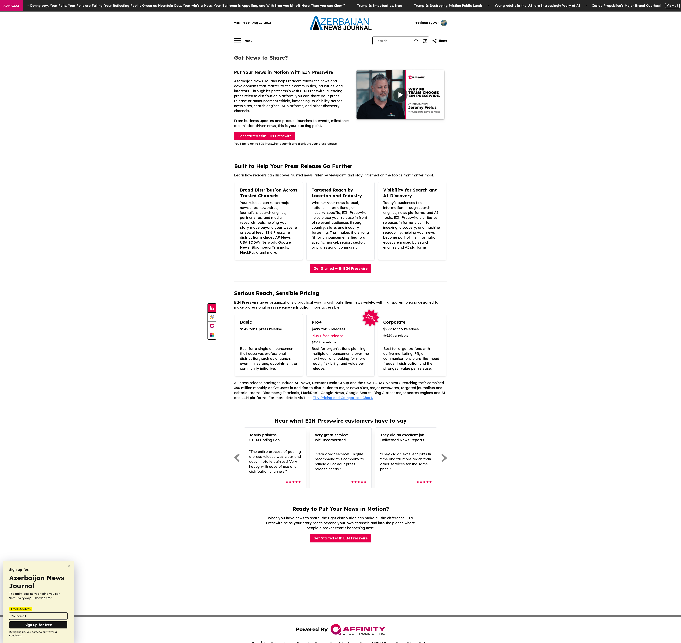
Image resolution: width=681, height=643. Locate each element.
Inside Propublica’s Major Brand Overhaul (626, 6)
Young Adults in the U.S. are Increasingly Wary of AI (537, 6)
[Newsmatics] (212, 334)
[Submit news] (212, 308)
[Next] (444, 458)
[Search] (416, 41)
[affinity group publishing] (212, 326)
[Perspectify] (212, 317)
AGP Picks (12, 5)
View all (672, 5)
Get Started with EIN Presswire (265, 136)
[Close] (69, 566)
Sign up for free (38, 625)
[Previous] (237, 458)
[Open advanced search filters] (424, 41)
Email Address (21, 609)
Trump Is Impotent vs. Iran (379, 6)
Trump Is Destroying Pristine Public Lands (448, 6)
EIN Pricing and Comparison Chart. (343, 397)
